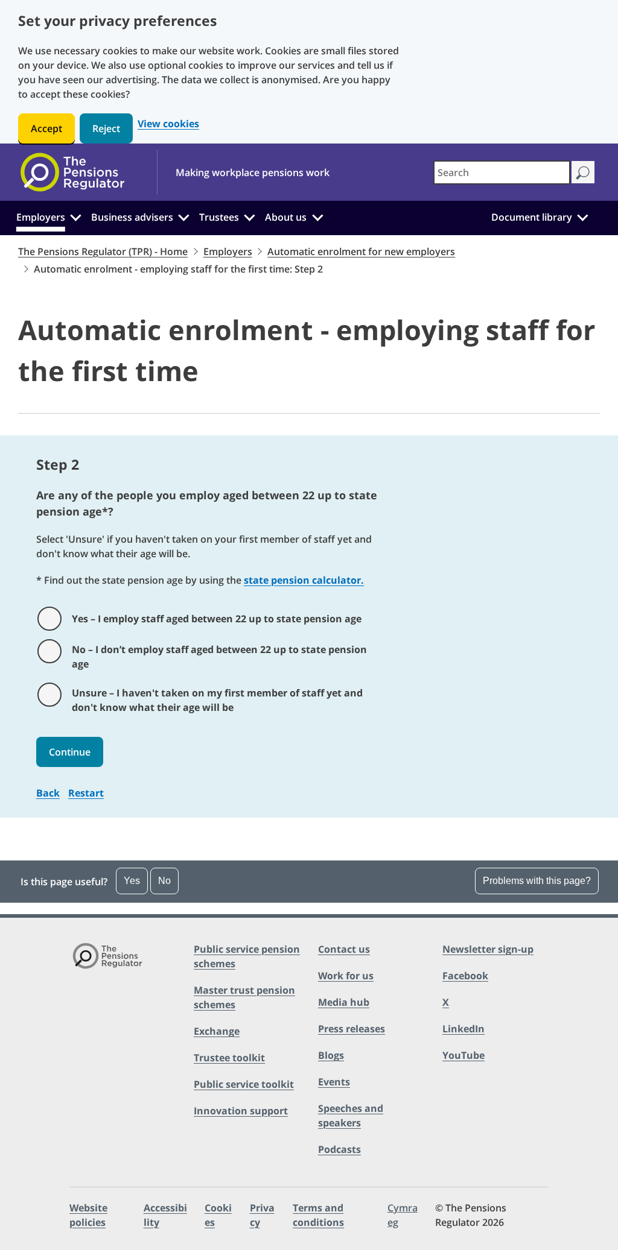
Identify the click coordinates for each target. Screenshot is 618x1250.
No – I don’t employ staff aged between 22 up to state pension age (219, 657)
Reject (106, 128)
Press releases (351, 1028)
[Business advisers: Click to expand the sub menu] (184, 215)
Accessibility (165, 1215)
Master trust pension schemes (244, 997)
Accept (46, 128)
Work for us (346, 975)
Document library (531, 217)
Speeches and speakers (350, 1115)
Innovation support (241, 1110)
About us (286, 217)
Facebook (465, 975)
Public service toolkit (244, 1084)
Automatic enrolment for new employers (361, 251)
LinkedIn (463, 1028)
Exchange (217, 1031)
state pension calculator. (304, 580)
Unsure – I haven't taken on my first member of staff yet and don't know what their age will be (217, 700)
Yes (132, 881)
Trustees (219, 217)
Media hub (343, 1002)
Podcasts (339, 1149)
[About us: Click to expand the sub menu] (317, 215)
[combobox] (501, 172)
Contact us (344, 949)
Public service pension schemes (247, 956)
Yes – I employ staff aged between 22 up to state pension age (217, 618)
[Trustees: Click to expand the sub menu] (249, 215)
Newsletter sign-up (488, 949)
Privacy (262, 1215)
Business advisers (132, 217)
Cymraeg (402, 1215)
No (164, 881)
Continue (70, 752)
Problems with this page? (537, 881)
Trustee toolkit (229, 1057)
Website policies (88, 1215)
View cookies (168, 124)
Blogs (331, 1055)
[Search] (583, 172)
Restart (86, 793)
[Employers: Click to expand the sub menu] (75, 215)
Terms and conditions (318, 1215)
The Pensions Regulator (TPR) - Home (103, 251)
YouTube (463, 1055)
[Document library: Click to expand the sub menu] (582, 215)
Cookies (218, 1215)
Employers (40, 217)
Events (334, 1081)
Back (48, 793)
